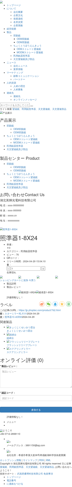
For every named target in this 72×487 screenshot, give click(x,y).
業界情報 (18, 69)
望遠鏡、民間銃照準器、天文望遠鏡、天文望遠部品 (39, 109)
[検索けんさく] (31, 105)
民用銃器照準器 (21, 55)
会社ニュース (20, 65)
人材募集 (18, 89)
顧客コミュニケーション (26, 76)
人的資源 (11, 82)
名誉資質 (18, 22)
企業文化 (18, 15)
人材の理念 (19, 86)
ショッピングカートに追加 (14, 280)
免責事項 (48, 473)
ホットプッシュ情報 (10, 460)
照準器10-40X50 (13, 316)
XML (48, 460)
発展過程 (18, 18)
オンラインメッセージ (25, 99)
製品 (9, 32)
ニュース (11, 62)
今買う (32, 280)
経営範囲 (11, 28)
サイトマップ (30, 460)
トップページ (14, 5)
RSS (41, 460)
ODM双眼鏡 (23, 42)
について (11, 8)
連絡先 (10, 92)
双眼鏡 (16, 35)
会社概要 (18, 11)
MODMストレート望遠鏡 (30, 52)
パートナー (19, 79)
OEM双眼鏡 (23, 38)
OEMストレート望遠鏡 (29, 49)
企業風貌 (18, 25)
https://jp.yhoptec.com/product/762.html (40, 310)
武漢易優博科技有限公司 (30, 473)
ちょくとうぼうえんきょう (27, 45)
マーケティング (15, 72)
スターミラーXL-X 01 (16, 313)
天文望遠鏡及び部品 (23, 59)
